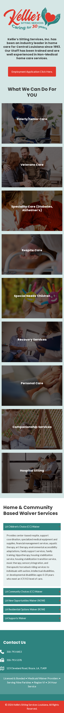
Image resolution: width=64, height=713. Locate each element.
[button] (32, 526)
